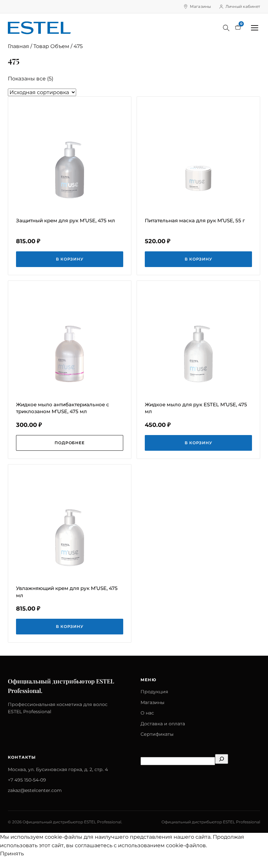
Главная (18, 46)
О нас (147, 713)
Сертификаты (157, 734)
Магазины (200, 6)
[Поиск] (226, 27)
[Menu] (254, 27)
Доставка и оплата (163, 724)
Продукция (154, 692)
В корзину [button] (70, 259)
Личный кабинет (243, 6)
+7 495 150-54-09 (27, 780)
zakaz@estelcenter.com (35, 790)
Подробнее (70, 442)
